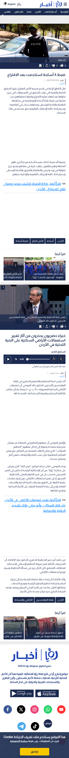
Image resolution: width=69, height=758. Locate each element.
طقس (7, 11)
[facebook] (8, 709)
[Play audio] (8, 359)
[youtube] (61, 709)
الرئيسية (64, 11)
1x (16, 359)
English (12, 4)
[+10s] (61, 359)
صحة (29, 11)
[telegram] (21, 726)
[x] (21, 709)
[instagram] (34, 709)
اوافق (34, 751)
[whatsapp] (48, 709)
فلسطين (18, 11)
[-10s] (53, 359)
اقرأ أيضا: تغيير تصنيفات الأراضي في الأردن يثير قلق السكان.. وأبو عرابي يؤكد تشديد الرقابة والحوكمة (34, 505)
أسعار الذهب (50, 11)
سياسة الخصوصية (19, 741)
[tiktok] (35, 726)
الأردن (38, 11)
